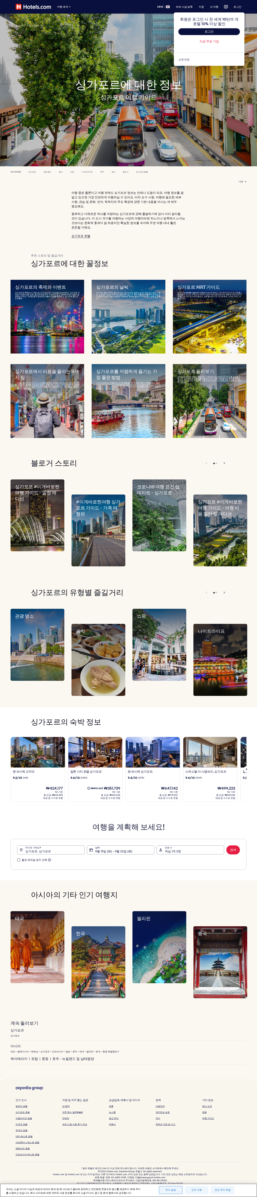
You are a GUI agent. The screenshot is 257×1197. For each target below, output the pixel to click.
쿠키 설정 (170, 1189)
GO (12, 25)
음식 (61, 172)
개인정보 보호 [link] (163, 1112)
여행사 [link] (112, 1124)
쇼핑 (72, 172)
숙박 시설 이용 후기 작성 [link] (74, 1124)
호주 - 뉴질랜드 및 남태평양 (73, 1059)
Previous (206, 463)
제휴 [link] (111, 1106)
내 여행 (214, 6)
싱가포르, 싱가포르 (38, 851)
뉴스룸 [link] (112, 1112)
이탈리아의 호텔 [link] (24, 1118)
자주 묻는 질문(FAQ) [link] (72, 1112)
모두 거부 (196, 1189)
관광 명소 (47, 172)
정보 (113, 172)
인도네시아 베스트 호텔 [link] (27, 1154)
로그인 (237, 6)
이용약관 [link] (160, 1106)
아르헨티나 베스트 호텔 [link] (27, 1142)
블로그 (125, 172)
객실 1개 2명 (173, 851)
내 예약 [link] (66, 1106)
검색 (233, 850)
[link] (209, 60)
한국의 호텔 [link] (21, 1130)
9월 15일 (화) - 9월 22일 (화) (113, 851)
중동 (45, 1059)
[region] (128, 1190)
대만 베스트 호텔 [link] (24, 1136)
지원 (201, 6)
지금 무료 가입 (209, 41)
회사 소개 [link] (207, 1106)
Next (222, 463)
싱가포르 (33, 25)
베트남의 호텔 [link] (23, 1148)
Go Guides (16, 172)
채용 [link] (204, 1112)
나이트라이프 (87, 172)
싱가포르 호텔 (142, 172)
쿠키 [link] (158, 1118)
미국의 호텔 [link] (21, 1124)
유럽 (34, 1059)
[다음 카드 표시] (246, 769)
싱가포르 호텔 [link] (23, 1112)
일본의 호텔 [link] (21, 1106)
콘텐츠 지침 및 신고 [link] (165, 1124)
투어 (102, 172)
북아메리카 (19, 1059)
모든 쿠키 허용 (223, 1189)
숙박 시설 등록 (184, 6)
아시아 (21, 25)
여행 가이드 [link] (208, 1118)
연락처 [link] (65, 1118)
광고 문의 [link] (114, 1118)
